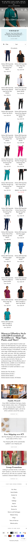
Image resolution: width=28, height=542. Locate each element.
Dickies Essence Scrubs (7, 373)
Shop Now (14, 447)
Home (13, 17)
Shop (14, 498)
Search (14, 503)
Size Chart (14, 506)
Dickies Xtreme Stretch (7, 375)
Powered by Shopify (14, 540)
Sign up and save (14, 528)
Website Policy (14, 515)
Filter (6, 44)
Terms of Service (14, 520)
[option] (14, 4)
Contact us (8, 471)
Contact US (14, 414)
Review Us (14, 509)
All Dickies (18, 377)
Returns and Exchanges (14, 512)
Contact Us (14, 478)
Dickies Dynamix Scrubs (7, 377)
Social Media (14, 492)
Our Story (13, 489)
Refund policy (14, 523)
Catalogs (14, 501)
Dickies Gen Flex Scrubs (7, 371)
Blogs (14, 517)
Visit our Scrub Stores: (14, 484)
